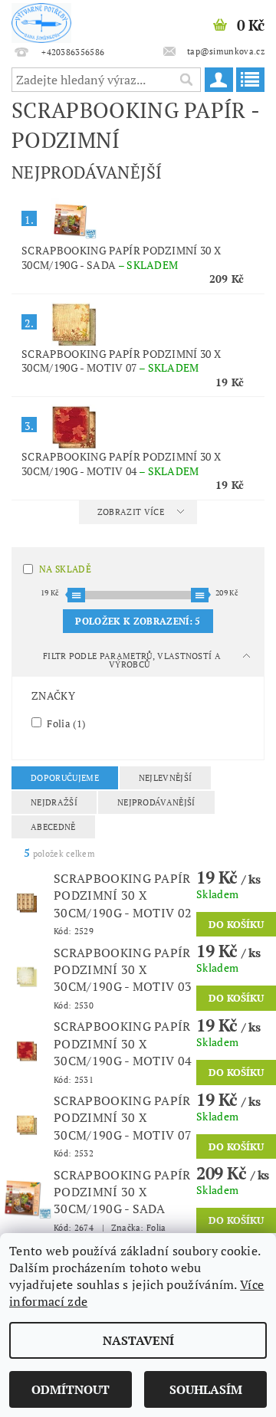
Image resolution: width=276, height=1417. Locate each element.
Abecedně (53, 827)
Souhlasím (205, 1389)
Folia (64, 723)
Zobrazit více (130, 512)
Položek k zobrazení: (137, 621)
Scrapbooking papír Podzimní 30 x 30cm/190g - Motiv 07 (121, 361)
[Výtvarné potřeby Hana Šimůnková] (41, 20)
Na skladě (65, 569)
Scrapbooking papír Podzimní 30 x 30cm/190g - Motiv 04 (121, 463)
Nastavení (138, 1340)
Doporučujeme (65, 777)
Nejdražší (54, 802)
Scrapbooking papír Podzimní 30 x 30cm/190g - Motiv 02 (123, 895)
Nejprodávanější (156, 802)
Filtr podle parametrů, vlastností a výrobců (132, 660)
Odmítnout (70, 1389)
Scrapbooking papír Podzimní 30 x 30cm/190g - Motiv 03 (123, 970)
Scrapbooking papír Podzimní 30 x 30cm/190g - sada (121, 257)
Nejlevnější (165, 777)
